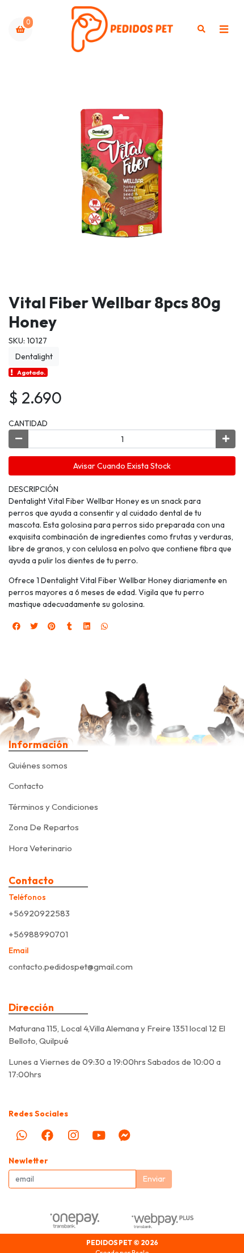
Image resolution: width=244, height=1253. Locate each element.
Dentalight (34, 356)
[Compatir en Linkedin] (87, 626)
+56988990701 (38, 934)
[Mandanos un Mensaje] (125, 1135)
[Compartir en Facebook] (16, 626)
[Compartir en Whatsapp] (104, 626)
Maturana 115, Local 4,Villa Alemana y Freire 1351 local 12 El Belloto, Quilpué (117, 1035)
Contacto (26, 785)
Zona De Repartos (44, 827)
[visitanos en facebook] (47, 1135)
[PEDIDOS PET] (122, 29)
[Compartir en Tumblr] (69, 626)
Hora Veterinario (40, 848)
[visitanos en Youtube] (99, 1135)
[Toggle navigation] (223, 29)
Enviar (154, 1179)
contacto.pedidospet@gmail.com (71, 966)
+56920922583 (39, 913)
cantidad (28, 423)
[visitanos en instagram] (73, 1135)
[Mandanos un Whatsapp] (21, 1135)
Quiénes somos (38, 765)
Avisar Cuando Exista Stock (122, 466)
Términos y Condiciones (53, 806)
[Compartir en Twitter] (34, 626)
